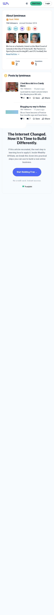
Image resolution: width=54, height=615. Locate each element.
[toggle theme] (27, 4)
